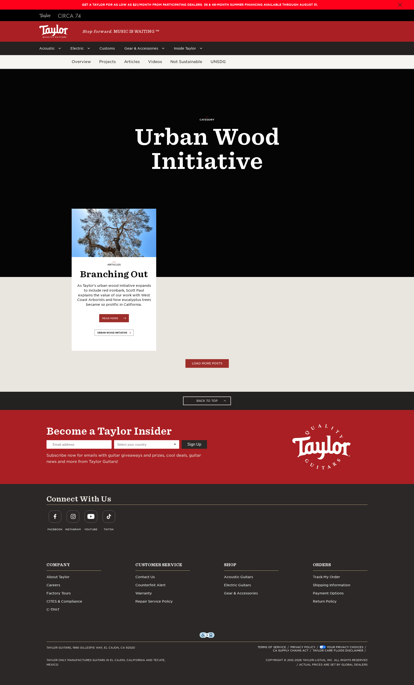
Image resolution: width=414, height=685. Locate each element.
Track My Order (326, 577)
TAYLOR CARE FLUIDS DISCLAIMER (338, 650)
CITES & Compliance (64, 601)
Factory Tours (58, 593)
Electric (77, 48)
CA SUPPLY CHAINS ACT (290, 650)
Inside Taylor (185, 48)
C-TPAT (52, 609)
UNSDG (218, 61)
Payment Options (328, 593)
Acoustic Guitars (238, 577)
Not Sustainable (186, 61)
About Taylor (57, 577)
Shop (230, 565)
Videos (155, 61)
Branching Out (114, 274)
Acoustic (47, 48)
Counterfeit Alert (150, 585)
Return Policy (325, 601)
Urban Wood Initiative (112, 332)
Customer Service (158, 565)
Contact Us (145, 577)
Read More (110, 318)
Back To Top (207, 401)
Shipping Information (331, 585)
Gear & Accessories (141, 48)
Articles (132, 61)
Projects (107, 61)
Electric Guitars (237, 585)
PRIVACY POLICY (302, 647)
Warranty (143, 593)
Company (58, 565)
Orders (322, 565)
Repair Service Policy (154, 601)
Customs (107, 48)
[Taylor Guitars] (53, 31)
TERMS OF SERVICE (272, 647)
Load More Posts (207, 363)
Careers (53, 585)
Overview (81, 61)
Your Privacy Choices (345, 647)
